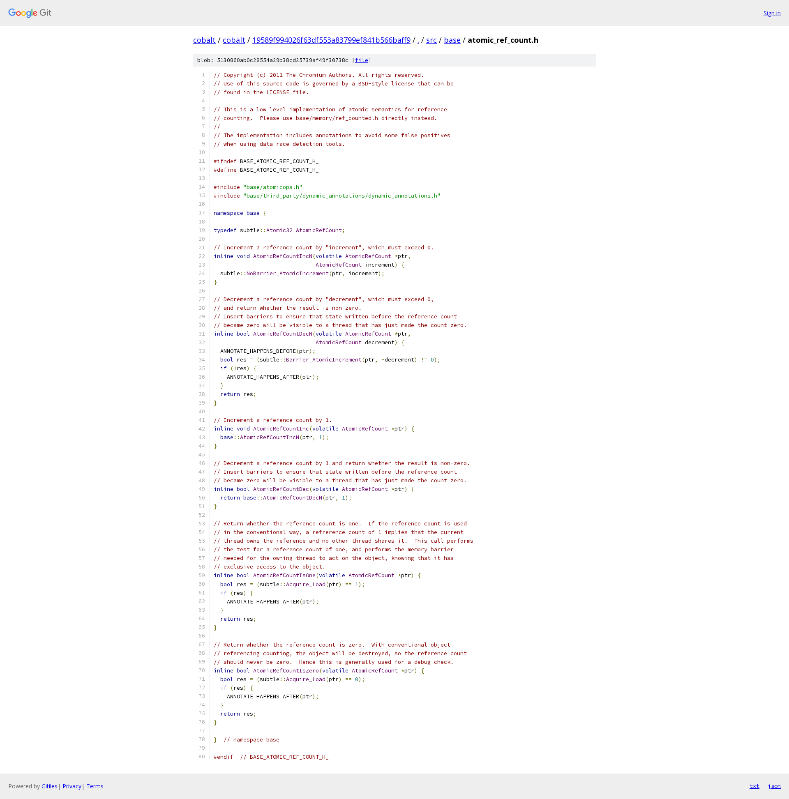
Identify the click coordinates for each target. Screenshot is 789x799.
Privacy (71, 786)
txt (754, 786)
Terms (95, 786)
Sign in (772, 13)
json (774, 786)
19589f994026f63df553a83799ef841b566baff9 (331, 40)
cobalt (204, 40)
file (361, 60)
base (452, 40)
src (431, 40)
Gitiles (50, 786)
